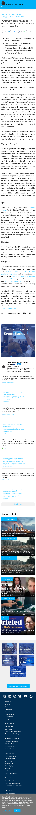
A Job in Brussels (10, 793)
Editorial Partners (10, 714)
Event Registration (10, 756)
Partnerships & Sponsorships (13, 785)
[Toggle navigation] (31, 3)
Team (6, 707)
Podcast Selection (10, 749)
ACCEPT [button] (17, 810)
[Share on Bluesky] (14, 31)
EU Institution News (15, 14)
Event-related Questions (12, 783)
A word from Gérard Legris (12, 734)
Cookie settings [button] (7, 811)
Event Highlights (10, 766)
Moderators (8, 771)
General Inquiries (10, 781)
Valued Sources (9, 716)
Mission (7, 704)
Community (8, 729)
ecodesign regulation (14, 271)
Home (3, 14)
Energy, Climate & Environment (13, 17)
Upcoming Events (10, 758)
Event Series (8, 761)
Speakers (7, 768)
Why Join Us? (9, 726)
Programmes (8, 709)
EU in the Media (9, 744)
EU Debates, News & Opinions (15, 4)
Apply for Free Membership (18, 686)
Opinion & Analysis (10, 746)
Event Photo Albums (11, 773)
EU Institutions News (11, 741)
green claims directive (13, 281)
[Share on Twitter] (4, 31)
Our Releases (9, 711)
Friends (7, 719)
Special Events (9, 763)
